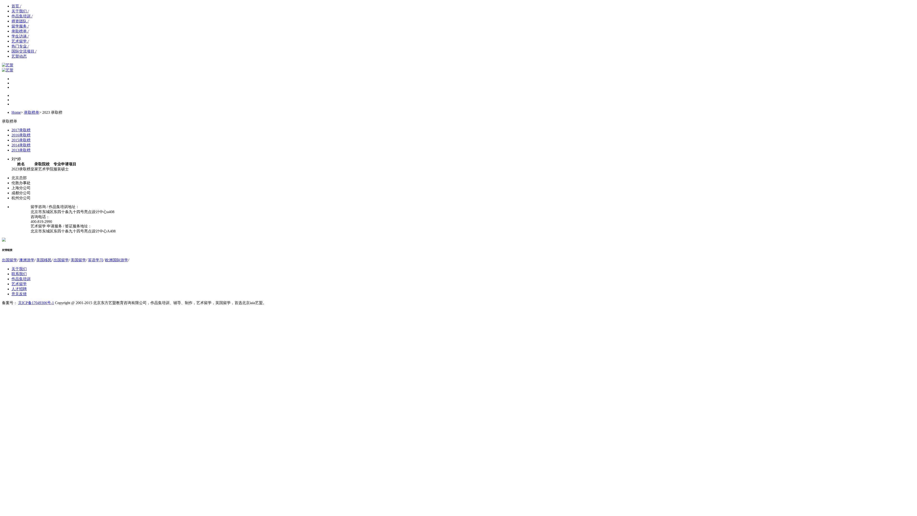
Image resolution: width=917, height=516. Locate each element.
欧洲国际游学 (116, 260)
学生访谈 (20, 36)
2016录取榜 (21, 135)
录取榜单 (20, 31)
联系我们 (19, 274)
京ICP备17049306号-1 (36, 303)
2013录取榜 (21, 150)
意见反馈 (19, 294)
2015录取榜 (21, 140)
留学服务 (20, 26)
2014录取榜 (21, 145)
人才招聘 (19, 289)
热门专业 (20, 46)
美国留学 (78, 260)
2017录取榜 (21, 130)
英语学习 (95, 260)
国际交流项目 (23, 51)
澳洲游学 (26, 260)
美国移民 (44, 260)
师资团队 (20, 21)
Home (16, 112)
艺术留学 (20, 41)
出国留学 (9, 260)
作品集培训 (21, 16)
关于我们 (20, 11)
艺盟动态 (19, 56)
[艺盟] (7, 70)
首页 (16, 6)
